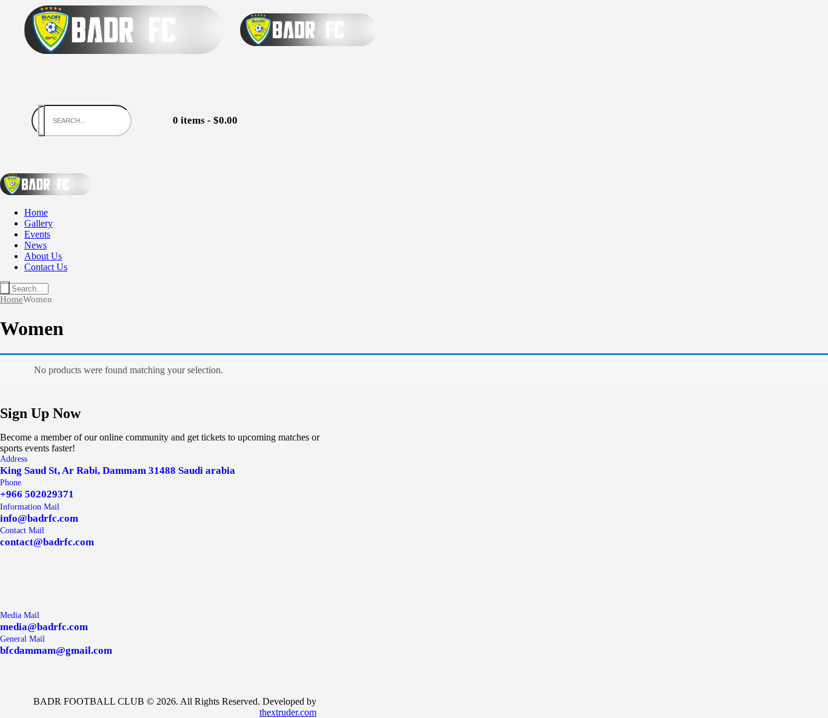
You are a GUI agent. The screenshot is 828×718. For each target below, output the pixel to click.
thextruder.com (287, 712)
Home (11, 299)
